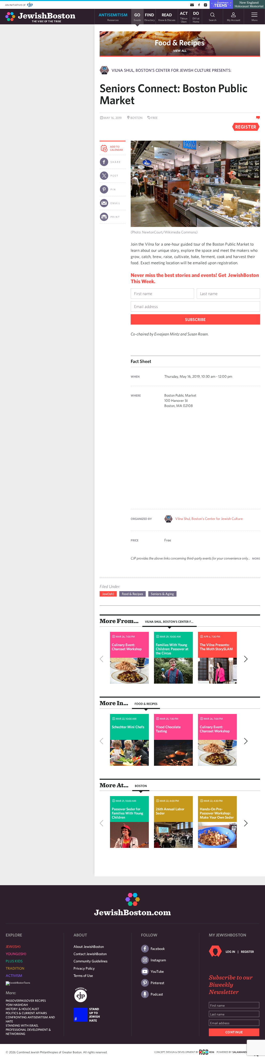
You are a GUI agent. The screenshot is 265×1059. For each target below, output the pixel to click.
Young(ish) (16, 954)
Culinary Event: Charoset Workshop (127, 647)
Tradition (15, 968)
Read (166, 16)
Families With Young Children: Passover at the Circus (172, 649)
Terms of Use (83, 976)
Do (196, 16)
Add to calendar (116, 148)
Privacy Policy (84, 968)
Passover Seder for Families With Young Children (127, 813)
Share (116, 161)
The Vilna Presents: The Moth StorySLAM (216, 647)
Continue (234, 1032)
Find (149, 16)
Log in (230, 951)
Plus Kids (14, 961)
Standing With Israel (22, 1025)
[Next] (244, 659)
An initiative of (15, 4)
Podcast (157, 994)
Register (247, 951)
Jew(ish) (108, 594)
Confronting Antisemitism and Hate (30, 1019)
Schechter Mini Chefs (128, 727)
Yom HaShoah (17, 1004)
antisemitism (113, 16)
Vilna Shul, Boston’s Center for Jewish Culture (209, 519)
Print (115, 216)
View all (180, 50)
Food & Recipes (180, 42)
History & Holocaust (22, 1009)
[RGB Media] (206, 1052)
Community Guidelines (90, 961)
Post (115, 175)
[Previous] (103, 659)
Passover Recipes (33, 1000)
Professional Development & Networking (28, 1031)
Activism (14, 976)
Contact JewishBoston (90, 954)
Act (184, 16)
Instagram (158, 960)
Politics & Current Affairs (26, 1013)
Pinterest (157, 983)
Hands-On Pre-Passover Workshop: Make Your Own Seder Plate (217, 815)
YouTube (157, 971)
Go (137, 16)
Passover (13, 1000)
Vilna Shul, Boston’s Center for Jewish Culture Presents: (171, 70)
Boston (141, 785)
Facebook (158, 949)
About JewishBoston (88, 946)
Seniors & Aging (162, 594)
